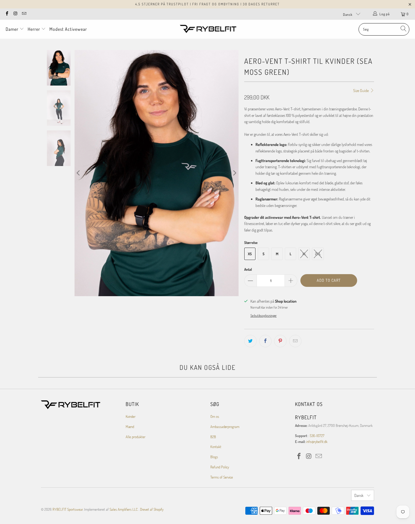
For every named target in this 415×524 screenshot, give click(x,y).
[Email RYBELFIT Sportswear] (23, 14)
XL (304, 254)
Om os (214, 416)
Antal (248, 269)
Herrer (34, 29)
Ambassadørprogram (224, 426)
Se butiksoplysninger (263, 315)
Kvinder (131, 416)
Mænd (130, 426)
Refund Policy (219, 467)
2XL (318, 254)
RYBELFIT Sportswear (68, 509)
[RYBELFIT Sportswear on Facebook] (6, 14)
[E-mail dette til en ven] (295, 341)
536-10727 (317, 435)
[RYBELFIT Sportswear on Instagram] (15, 14)
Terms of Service (221, 477)
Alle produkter (135, 437)
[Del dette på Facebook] (265, 341)
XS (250, 254)
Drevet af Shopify (151, 509)
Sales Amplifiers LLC (124, 509)
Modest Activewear (68, 29)
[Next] (234, 173)
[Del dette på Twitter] (250, 341)
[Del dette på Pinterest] (280, 341)
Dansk (348, 14)
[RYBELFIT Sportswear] (208, 29)
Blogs (214, 457)
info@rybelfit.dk (316, 441)
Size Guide (361, 90)
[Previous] (78, 173)
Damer (12, 29)
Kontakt (215, 446)
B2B (213, 437)
